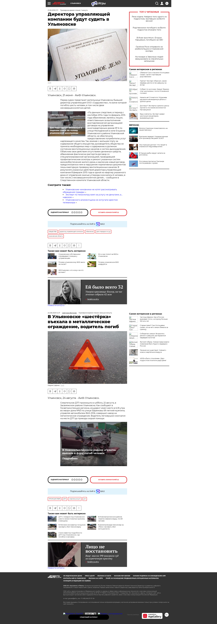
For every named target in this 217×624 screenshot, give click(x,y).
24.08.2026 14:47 (54, 313)
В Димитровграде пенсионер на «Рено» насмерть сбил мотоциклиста (111, 527)
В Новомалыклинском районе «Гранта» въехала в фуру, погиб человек (89, 451)
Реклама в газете (104, 576)
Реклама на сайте (96, 578)
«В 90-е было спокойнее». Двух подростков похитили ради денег (153, 359)
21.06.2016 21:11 (53, 10)
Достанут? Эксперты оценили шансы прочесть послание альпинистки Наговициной (154, 108)
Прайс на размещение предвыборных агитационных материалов (132, 578)
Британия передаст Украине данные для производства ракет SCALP (153, 137)
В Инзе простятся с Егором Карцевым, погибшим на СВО (149, 39)
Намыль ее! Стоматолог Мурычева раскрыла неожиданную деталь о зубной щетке (153, 99)
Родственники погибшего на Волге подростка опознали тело (149, 29)
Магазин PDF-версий (122, 576)
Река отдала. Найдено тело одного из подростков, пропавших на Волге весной (149, 19)
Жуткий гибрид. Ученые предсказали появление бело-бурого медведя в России (154, 344)
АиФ (49, 83)
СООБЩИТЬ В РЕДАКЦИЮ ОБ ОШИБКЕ (77, 581)
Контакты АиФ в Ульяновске (74, 578)
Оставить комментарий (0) (108, 212)
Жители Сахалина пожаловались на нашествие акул (153, 129)
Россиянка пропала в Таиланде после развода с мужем (151, 162)
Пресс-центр (90, 576)
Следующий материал (88, 617)
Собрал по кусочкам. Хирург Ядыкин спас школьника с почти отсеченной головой (154, 91)
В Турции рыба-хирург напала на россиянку (152, 154)
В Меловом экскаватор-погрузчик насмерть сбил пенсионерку (72, 526)
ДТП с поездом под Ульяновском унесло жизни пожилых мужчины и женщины (72, 519)
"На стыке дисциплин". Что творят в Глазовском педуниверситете (153, 145)
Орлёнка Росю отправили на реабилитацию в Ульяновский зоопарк (149, 49)
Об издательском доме (72, 576)
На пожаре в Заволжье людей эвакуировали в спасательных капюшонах (149, 59)
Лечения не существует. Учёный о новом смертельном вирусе (153, 351)
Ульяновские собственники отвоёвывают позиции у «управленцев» (69, 256)
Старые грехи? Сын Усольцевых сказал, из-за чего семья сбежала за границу (154, 327)
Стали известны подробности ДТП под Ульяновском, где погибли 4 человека (70, 535)
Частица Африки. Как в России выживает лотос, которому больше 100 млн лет (154, 319)
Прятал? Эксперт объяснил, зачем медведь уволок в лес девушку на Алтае (153, 83)
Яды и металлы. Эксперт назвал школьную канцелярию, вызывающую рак (152, 116)
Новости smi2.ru (56, 305)
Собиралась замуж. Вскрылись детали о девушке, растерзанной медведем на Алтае (153, 336)
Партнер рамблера (133, 614)
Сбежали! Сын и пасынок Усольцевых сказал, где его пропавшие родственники (154, 75)
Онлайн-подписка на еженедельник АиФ (149, 576)
